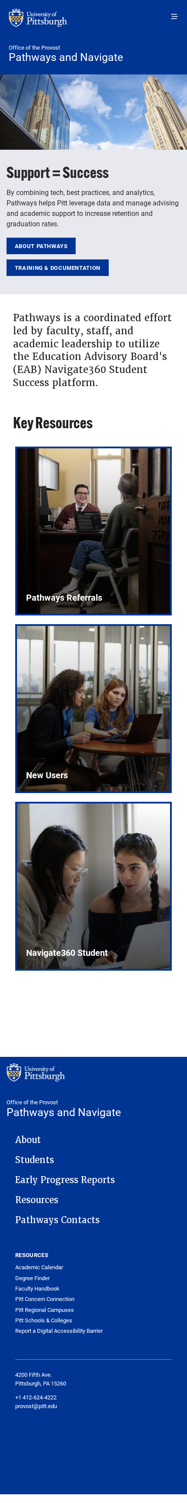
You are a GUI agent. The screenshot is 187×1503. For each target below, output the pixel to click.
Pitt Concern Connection (44, 1299)
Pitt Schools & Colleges (43, 1320)
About (28, 1140)
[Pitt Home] (93, 22)
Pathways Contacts (57, 1220)
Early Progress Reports (65, 1180)
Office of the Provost (34, 47)
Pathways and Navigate (66, 57)
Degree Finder (32, 1278)
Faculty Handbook (37, 1288)
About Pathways (41, 245)
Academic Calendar (39, 1267)
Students (34, 1160)
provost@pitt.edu (36, 1406)
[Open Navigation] (174, 16)
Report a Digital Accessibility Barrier (59, 1331)
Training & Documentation (57, 267)
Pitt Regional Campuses (44, 1310)
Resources (36, 1200)
